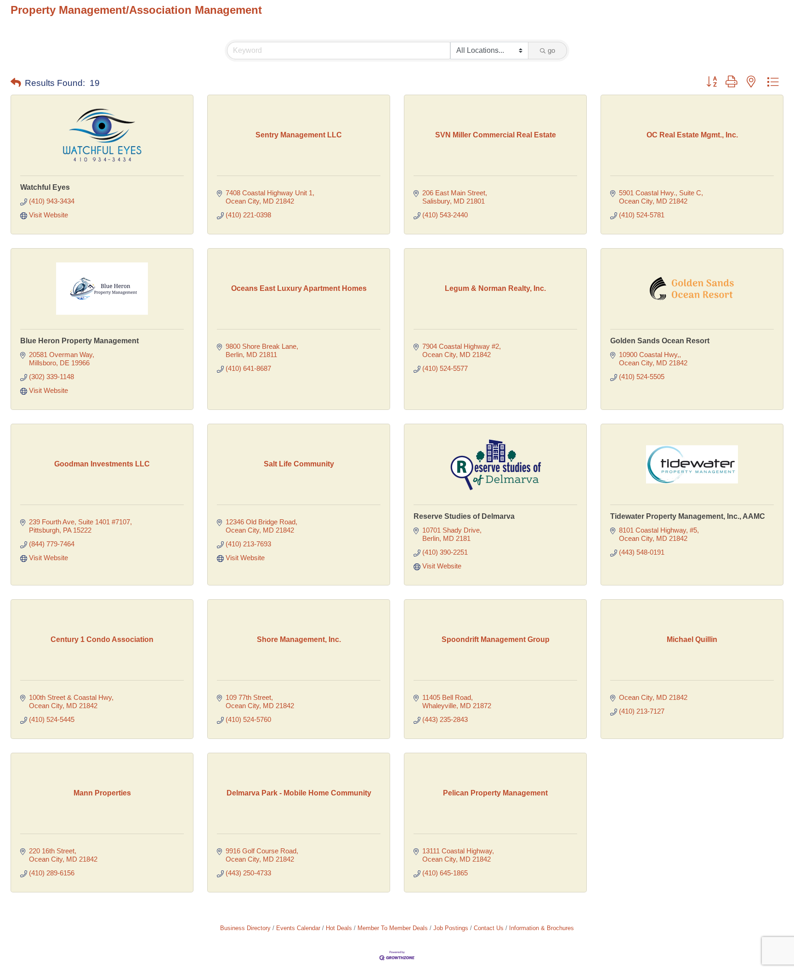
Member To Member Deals (392, 928)
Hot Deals (339, 928)
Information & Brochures (541, 928)
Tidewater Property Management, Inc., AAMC (687, 516)
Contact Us (489, 928)
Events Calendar (298, 928)
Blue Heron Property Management (79, 341)
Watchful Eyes (45, 187)
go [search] (551, 50)
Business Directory (245, 928)
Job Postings (450, 928)
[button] (16, 83)
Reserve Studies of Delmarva (464, 516)
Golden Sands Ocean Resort (659, 341)
